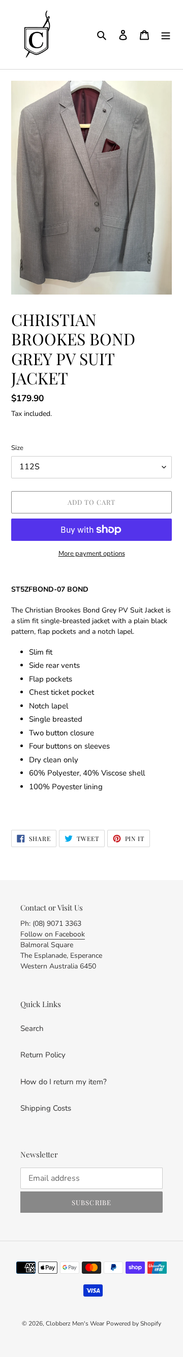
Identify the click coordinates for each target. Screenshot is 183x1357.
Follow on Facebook (52, 934)
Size (17, 448)
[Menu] (165, 35)
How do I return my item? (63, 1082)
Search (32, 1028)
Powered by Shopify (133, 1323)
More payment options (91, 553)
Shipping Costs (45, 1108)
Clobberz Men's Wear (75, 1323)
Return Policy (43, 1055)
